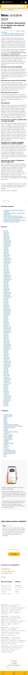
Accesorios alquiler (8, 414)
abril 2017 (6, 389)
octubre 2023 (7, 277)
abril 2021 (6, 321)
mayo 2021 (6, 319)
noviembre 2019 (7, 345)
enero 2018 (6, 377)
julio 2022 (6, 299)
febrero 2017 (7, 392)
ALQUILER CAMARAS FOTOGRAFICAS (12, 33)
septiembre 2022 (7, 296)
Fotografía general (8, 438)
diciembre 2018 (7, 361)
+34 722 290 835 (7, 571)
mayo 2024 (6, 267)
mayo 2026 (6, 233)
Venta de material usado (9, 453)
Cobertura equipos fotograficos (11, 424)
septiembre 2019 (7, 348)
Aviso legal (3, 591)
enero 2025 (6, 256)
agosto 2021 (6, 315)
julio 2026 (6, 230)
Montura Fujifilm (5, 637)
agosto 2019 (6, 349)
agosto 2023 (7, 280)
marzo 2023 (6, 288)
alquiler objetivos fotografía (17, 35)
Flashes (10, 612)
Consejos (22, 30)
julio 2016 (6, 402)
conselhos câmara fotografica (11, 431)
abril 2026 (6, 234)
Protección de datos (5, 593)
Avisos (5, 420)
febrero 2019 (7, 358)
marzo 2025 (6, 253)
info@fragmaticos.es (6, 568)
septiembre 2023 (7, 279)
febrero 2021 (7, 323)
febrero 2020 (7, 341)
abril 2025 (6, 252)
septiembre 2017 (7, 382)
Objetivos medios (5, 607)
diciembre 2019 (7, 344)
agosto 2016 (6, 401)
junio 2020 (6, 335)
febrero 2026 (7, 237)
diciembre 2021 (7, 309)
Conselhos (6, 430)
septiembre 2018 (7, 365)
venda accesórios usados (9, 450)
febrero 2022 (7, 306)
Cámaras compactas (15, 632)
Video (5, 456)
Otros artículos (4, 645)
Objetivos (6, 444)
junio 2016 (6, 404)
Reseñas (5, 447)
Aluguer (5, 418)
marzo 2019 (6, 356)
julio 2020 (6, 333)
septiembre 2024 (7, 262)
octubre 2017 (7, 381)
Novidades (6, 441)
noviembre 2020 (7, 328)
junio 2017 (6, 387)
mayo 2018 (6, 371)
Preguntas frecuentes (6, 585)
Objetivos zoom (14, 642)
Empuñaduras (4, 612)
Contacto (17, 593)
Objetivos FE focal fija (6, 622)
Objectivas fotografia (8, 443)
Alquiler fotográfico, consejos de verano (13, 216)
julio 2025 (6, 247)
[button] (8, 549)
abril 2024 (6, 269)
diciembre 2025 (7, 240)
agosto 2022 (7, 298)
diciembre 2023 (7, 275)
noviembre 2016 (7, 397)
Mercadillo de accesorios (7, 652)
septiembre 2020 (8, 331)
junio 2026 (6, 232)
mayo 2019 (6, 354)
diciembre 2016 (7, 395)
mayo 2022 (6, 302)
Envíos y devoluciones (6, 587)
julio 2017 (6, 385)
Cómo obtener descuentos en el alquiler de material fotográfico (13, 25)
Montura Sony (4, 616)
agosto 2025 (7, 246)
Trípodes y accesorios (15, 648)
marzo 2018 (6, 374)
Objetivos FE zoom (17, 622)
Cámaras (6, 421)
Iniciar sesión (18, 585)
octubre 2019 (7, 346)
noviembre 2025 (7, 242)
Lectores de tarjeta (5, 650)
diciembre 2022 (7, 292)
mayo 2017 (6, 388)
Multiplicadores (21, 607)
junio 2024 (6, 266)
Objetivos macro (4, 609)
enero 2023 (6, 290)
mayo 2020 (6, 336)
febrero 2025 (7, 255)
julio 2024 (6, 265)
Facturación (17, 589)
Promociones (4, 32)
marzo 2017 (6, 391)
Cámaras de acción (17, 647)
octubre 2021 (7, 312)
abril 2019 (6, 355)
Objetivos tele (13, 607)
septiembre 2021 (7, 313)
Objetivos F (3, 633)
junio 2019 (6, 352)
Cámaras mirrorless (15, 604)
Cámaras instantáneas (6, 647)
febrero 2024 (7, 272)
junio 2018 (6, 369)
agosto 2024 (7, 263)
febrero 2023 (7, 289)
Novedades (6, 440)
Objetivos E (3, 623)
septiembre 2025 (7, 244)
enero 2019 (6, 359)
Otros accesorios (5, 614)
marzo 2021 (6, 322)
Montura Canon (4, 604)
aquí (9, 111)
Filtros (12, 650)
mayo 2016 (6, 405)
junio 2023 (6, 283)
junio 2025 (6, 249)
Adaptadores (17, 612)
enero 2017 (6, 394)
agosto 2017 (6, 384)
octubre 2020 (7, 329)
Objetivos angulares (12, 606)
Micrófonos (21, 645)
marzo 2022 (6, 305)
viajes (5, 454)
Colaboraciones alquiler (9, 427)
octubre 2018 (7, 364)
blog (11, 126)
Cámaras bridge (4, 648)
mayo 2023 (6, 285)
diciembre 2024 (7, 257)
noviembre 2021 (7, 311)
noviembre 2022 (7, 293)
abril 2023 (6, 286)
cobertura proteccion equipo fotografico (13, 426)
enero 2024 (6, 273)
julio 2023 (6, 282)
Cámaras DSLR (4, 611)
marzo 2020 (6, 339)
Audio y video (14, 645)
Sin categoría (7, 449)
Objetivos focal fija (5, 642)
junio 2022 (6, 300)
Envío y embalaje (7, 437)
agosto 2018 (6, 366)
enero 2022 (6, 308)
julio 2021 (6, 316)
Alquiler (18, 30)
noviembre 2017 (7, 379)
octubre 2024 (7, 260)
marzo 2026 (6, 236)
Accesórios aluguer (8, 416)
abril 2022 (6, 303)
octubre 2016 (7, 398)
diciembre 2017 (7, 378)
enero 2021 (6, 325)
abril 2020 (6, 338)
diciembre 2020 (7, 326)
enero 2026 (6, 239)
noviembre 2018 (7, 362)
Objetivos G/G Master (6, 617)
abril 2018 (6, 372)
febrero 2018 (7, 375)
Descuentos (6, 433)
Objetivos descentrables (15, 609)
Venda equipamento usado (10, 451)
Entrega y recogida (8, 434)
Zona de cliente (18, 587)
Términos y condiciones (6, 589)
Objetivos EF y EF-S (14, 611)
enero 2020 (6, 342)
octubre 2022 (7, 295)
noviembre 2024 (7, 259)
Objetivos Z (3, 629)
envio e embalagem (8, 436)
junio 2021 (6, 318)
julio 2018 (6, 368)
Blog (6, 9)
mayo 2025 (6, 250)
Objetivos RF (4, 606)
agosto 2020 (7, 332)
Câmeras (6, 423)
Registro (17, 591)
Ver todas (14, 554)
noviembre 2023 (7, 276)
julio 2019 (6, 351)
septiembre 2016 (7, 399)
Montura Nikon (4, 627)
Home (2, 9)
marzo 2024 (6, 270)
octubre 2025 (7, 243)
